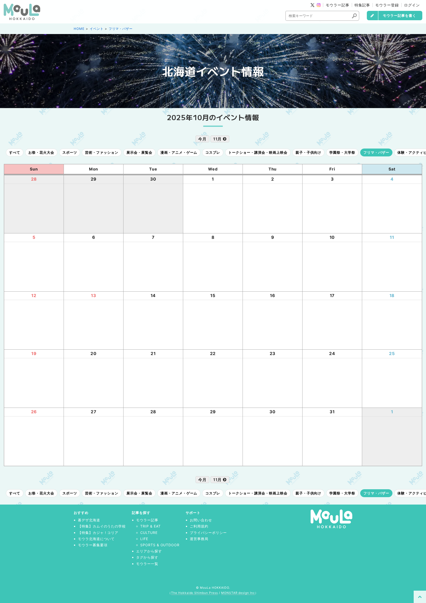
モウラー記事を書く (399, 15)
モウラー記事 (337, 5)
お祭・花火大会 (41, 152)
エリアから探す (149, 551)
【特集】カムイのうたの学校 (102, 526)
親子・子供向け (308, 152)
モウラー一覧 (147, 564)
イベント (97, 29)
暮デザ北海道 (89, 520)
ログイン (412, 5)
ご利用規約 (199, 526)
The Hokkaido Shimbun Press (194, 593)
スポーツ (69, 152)
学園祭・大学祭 (342, 152)
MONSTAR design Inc (238, 593)
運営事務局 (199, 539)
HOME (79, 29)
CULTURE (149, 532)
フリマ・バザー (121, 29)
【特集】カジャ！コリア (98, 532)
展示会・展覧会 (139, 152)
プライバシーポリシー (208, 532)
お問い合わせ (201, 520)
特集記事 (362, 5)
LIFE (144, 539)
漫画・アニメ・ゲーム (178, 152)
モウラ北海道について (96, 539)
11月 (218, 138)
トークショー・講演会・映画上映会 (257, 152)
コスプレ (212, 152)
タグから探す (147, 557)
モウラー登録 (387, 5)
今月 (202, 138)
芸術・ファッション (101, 152)
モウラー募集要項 (92, 545)
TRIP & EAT (150, 526)
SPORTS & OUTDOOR (159, 545)
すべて (14, 152)
